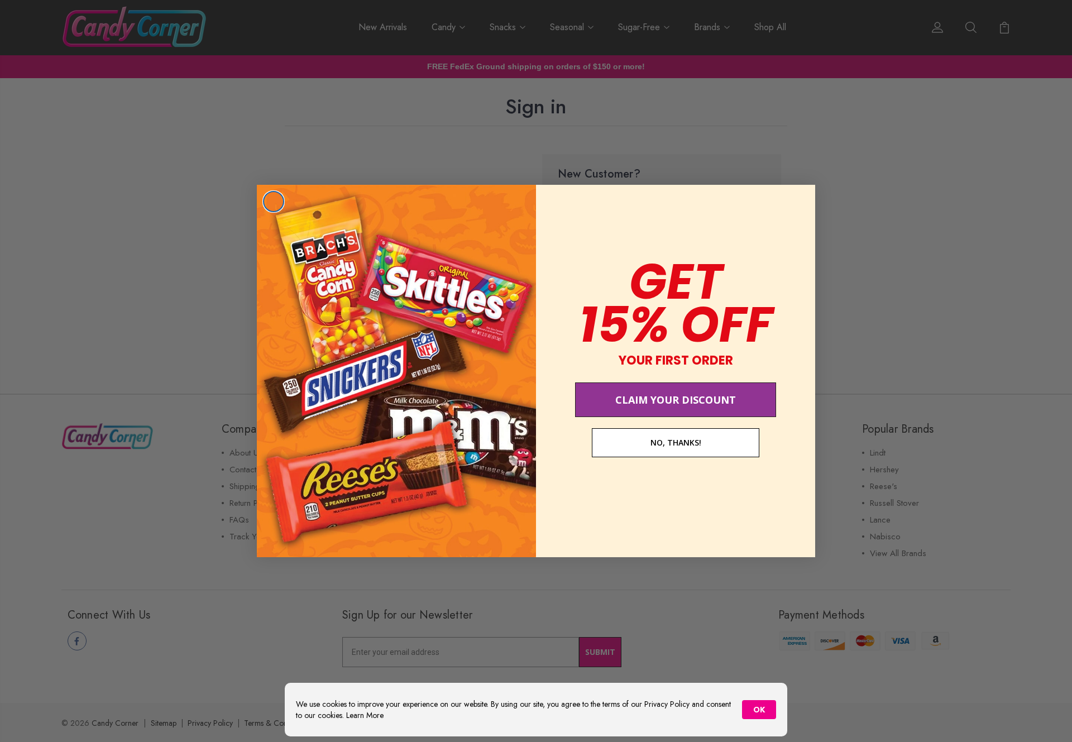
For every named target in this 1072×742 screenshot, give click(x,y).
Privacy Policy (667, 704)
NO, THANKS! (675, 442)
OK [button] (759, 709)
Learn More (365, 715)
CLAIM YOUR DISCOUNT (675, 399)
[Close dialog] (274, 202)
